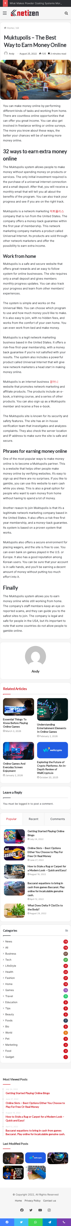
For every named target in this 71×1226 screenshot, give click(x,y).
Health (9, 971)
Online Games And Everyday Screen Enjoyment (14, 767)
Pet (7, 1038)
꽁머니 (54, 381)
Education (11, 1002)
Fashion (10, 977)
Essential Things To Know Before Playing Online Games (15, 723)
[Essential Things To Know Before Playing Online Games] (18, 707)
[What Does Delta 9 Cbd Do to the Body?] (14, 911)
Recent (33, 819)
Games (9, 990)
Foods (8, 1020)
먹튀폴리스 (57, 211)
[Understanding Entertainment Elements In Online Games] (52, 709)
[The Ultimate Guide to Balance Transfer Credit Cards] (35, 1172)
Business (10, 953)
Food (8, 1050)
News (8, 941)
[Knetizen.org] (24, 13)
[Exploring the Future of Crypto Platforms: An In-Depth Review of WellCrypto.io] (52, 750)
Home (10, 27)
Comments (57, 819)
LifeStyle (10, 965)
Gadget (9, 1056)
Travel (9, 996)
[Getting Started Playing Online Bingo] (14, 836)
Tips (7, 1008)
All (17, 27)
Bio (7, 1026)
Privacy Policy (33, 1200)
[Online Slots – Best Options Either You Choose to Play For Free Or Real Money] (14, 853)
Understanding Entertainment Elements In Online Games (51, 728)
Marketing (11, 1044)
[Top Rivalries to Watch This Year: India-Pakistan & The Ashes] (13, 1172)
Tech (8, 959)
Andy (11, 53)
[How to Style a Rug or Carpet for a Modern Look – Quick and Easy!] (14, 871)
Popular (11, 819)
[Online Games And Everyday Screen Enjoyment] (18, 751)
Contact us (49, 1200)
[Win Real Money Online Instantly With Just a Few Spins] (57, 1158)
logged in (24, 803)
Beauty (9, 1014)
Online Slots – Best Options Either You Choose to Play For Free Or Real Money (45, 852)
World (8, 1032)
